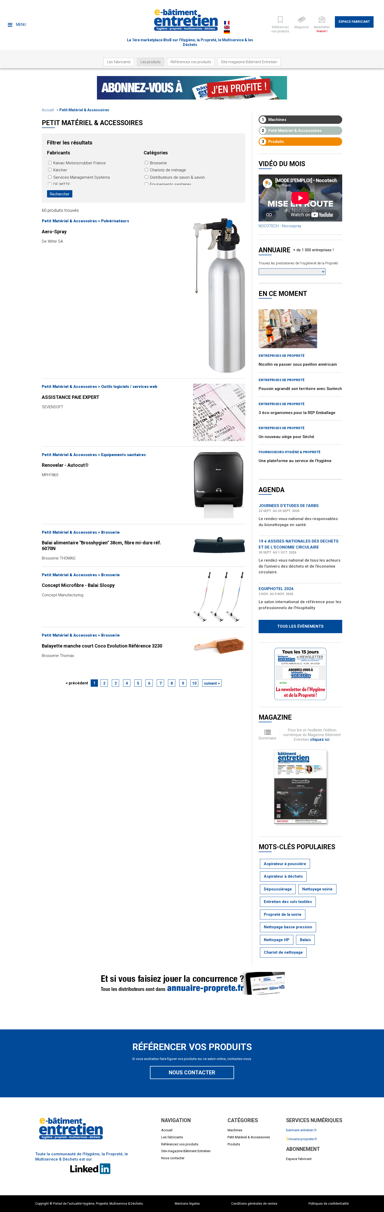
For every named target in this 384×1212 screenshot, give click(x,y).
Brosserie (158, 163)
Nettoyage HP (276, 939)
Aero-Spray (54, 231)
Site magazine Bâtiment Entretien (249, 62)
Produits (273, 141)
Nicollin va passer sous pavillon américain (298, 364)
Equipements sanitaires (170, 184)
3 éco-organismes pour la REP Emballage (297, 412)
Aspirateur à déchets (283, 876)
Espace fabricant (354, 22)
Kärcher (59, 170)
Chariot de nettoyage (283, 952)
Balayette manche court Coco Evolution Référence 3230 (102, 646)
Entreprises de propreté (282, 356)
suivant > (212, 683)
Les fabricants (119, 62)
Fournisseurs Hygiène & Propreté (290, 452)
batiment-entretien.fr (301, 1130)
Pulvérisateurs (115, 221)
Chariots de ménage (167, 170)
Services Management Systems (81, 177)
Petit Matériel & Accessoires (84, 110)
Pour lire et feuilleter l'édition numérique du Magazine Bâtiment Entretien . (312, 735)
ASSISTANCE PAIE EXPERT (70, 397)
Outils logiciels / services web (129, 386)
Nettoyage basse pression (288, 927)
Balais (305, 939)
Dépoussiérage (278, 889)
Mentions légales (187, 1203)
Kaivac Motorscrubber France (79, 163)
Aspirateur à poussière (285, 863)
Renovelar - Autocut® (65, 465)
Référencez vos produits (191, 62)
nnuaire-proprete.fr (301, 1139)
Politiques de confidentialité (329, 1203)
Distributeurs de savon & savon (177, 177)
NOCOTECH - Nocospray (280, 226)
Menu (20, 24)
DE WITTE (61, 184)
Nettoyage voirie (317, 889)
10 (194, 683)
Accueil (48, 110)
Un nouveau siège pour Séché (286, 436)
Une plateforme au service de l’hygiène (295, 460)
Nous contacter (192, 1072)
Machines (274, 119)
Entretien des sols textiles (288, 901)
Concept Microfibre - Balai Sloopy (78, 585)
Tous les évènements (300, 626)
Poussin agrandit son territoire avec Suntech (300, 388)
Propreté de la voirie (282, 914)
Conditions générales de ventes (254, 1203)
